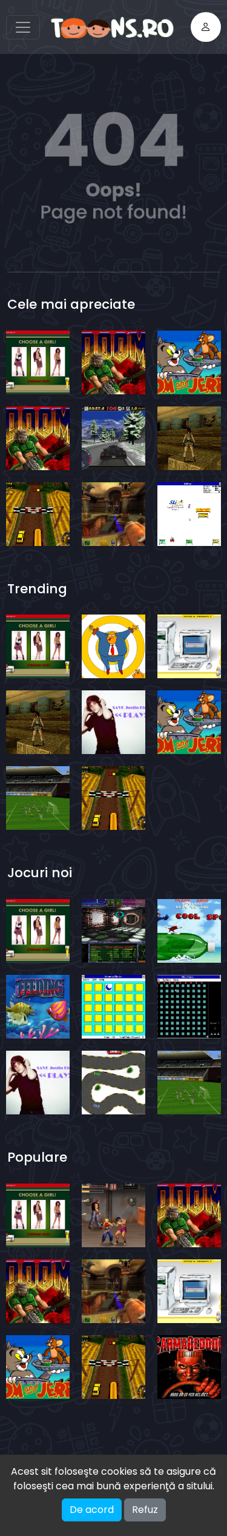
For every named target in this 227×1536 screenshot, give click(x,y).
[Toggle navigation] (23, 27)
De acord (92, 1510)
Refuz (145, 1510)
